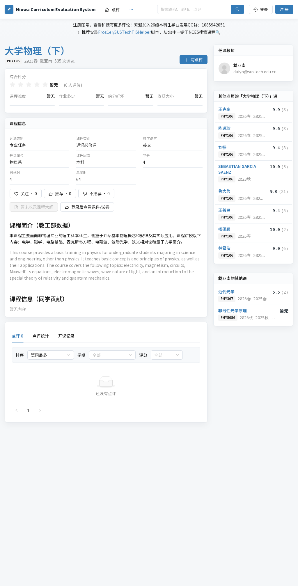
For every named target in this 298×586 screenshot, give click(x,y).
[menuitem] (112, 9)
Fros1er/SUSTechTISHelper (124, 32)
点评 (116, 10)
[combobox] (48, 355)
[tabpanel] (106, 381)
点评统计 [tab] (41, 336)
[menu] (126, 9)
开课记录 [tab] (66, 336)
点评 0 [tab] (17, 336)
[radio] (12, 84)
